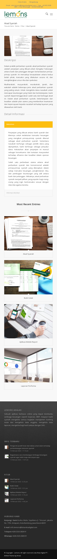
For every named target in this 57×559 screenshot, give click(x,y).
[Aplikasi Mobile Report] (28, 321)
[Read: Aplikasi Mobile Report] (6, 493)
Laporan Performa (28, 386)
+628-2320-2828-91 (19, 531)
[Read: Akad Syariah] (6, 480)
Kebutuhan (10, 124)
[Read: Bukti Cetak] (6, 487)
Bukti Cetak (28, 298)
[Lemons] (23, 14)
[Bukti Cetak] (28, 277)
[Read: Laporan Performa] (6, 500)
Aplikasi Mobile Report (28, 342)
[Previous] (10, 46)
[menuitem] (22, 2)
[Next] (47, 46)
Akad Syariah (10, 23)
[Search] (45, 14)
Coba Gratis (22, 2)
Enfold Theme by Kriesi (12, 556)
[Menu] (51, 14)
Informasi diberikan (13, 193)
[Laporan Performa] (28, 365)
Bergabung (34, 2)
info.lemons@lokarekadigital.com (23, 527)
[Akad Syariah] (28, 233)
